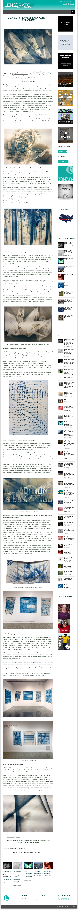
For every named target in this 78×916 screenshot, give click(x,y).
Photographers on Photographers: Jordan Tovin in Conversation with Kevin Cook (69, 385)
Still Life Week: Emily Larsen (68, 565)
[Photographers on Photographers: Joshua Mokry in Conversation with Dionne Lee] (7, 868)
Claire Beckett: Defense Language (69, 572)
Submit (36, 12)
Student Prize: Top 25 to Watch (38, 872)
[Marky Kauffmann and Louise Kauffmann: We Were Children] (28, 868)
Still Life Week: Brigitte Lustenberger (68, 559)
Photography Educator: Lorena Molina (68, 394)
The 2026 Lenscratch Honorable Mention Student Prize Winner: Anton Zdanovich (69, 444)
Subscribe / (61, 1)
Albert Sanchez (30, 81)
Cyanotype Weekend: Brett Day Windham (13, 848)
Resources (28, 12)
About (71, 1)
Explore (11, 12)
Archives (24, 898)
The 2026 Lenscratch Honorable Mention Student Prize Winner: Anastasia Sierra (69, 455)
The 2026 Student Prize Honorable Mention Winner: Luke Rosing (68, 465)
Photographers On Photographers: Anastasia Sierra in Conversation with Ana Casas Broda (69, 362)
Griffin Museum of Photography (20, 74)
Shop (44, 12)
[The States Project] (66, 218)
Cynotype (17, 837)
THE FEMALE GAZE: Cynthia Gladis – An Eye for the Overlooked (69, 509)
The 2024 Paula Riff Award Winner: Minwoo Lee (69, 316)
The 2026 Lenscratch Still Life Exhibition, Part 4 (69, 538)
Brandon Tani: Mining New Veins (68, 415)
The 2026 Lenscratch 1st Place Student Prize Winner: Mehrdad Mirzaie (69, 493)
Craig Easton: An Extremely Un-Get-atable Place (69, 292)
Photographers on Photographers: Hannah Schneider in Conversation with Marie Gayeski (17, 877)
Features (19, 12)
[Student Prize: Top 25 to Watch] (38, 868)
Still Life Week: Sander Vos (68, 545)
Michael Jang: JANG (69, 399)
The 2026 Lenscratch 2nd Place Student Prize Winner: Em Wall (69, 483)
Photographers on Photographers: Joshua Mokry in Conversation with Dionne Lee (7, 875)
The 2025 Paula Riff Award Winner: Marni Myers (69, 308)
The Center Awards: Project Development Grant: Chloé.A (39, 847)
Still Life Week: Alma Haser (48, 872)
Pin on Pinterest (40, 852)
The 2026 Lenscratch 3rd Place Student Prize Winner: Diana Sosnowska (69, 474)
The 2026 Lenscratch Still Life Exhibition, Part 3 (69, 531)
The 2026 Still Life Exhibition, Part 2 (68, 523)
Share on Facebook (29, 852)
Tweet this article (18, 852)
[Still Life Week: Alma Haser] (48, 868)
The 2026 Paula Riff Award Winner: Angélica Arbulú (69, 300)
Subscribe (61, 161)
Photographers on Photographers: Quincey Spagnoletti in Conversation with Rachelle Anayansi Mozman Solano (69, 373)
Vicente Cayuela (25, 22)
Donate (61, 151)
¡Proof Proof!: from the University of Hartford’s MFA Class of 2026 (69, 408)
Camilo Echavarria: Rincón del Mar (69, 578)
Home (5, 12)
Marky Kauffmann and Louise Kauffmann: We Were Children (68, 260)
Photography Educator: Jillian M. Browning (69, 284)
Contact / (66, 1)
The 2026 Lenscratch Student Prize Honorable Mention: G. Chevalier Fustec (69, 433)
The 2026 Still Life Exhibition (68, 517)
